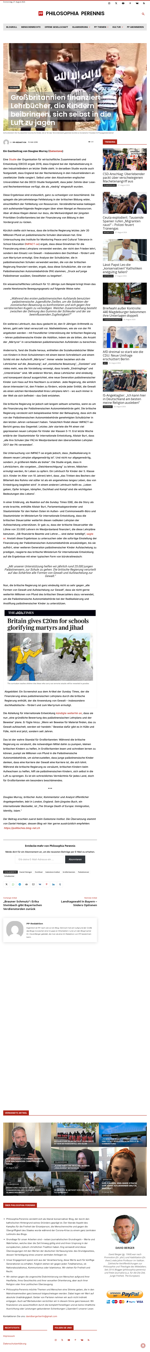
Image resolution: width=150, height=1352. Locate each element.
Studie (13, 159)
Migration (108, 232)
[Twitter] (116, 3)
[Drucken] (26, 884)
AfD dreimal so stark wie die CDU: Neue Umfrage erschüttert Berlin (123, 355)
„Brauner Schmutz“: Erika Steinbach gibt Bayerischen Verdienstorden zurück (22, 905)
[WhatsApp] (13, 884)
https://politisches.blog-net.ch (22, 828)
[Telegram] (20, 884)
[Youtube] (123, 3)
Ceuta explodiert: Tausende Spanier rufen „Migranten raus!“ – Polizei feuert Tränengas (123, 222)
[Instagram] (109, 3)
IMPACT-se (32, 244)
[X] (6, 884)
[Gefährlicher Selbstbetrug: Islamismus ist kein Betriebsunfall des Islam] (75, 1134)
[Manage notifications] (143, 1345)
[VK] (40, 884)
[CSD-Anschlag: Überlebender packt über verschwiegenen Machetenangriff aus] (125, 159)
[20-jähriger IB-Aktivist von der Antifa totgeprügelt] (75, 1186)
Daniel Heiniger (25, 872)
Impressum (9, 1336)
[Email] (33, 884)
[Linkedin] (53, 884)
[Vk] (137, 3)
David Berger (124, 1248)
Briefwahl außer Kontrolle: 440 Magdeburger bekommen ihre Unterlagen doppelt (124, 312)
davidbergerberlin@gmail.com (41, 1316)
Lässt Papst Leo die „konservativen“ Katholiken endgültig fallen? (122, 268)
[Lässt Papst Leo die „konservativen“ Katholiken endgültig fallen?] (125, 250)
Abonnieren (75, 859)
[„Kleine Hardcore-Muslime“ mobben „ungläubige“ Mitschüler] (75, 1161)
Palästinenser (83, 872)
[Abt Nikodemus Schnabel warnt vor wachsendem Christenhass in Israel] (27, 1147)
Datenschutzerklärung (14, 1343)
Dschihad (14, 87)
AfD (105, 363)
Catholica (108, 276)
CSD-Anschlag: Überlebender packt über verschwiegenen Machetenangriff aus (124, 177)
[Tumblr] (60, 884)
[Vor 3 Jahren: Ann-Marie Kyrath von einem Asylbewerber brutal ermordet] (123, 1171)
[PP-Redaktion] (6, 142)
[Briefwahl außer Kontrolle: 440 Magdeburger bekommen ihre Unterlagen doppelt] (125, 294)
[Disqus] (50, 987)
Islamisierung (110, 185)
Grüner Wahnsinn (110, 1135)
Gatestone (55, 151)
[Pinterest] (130, 3)
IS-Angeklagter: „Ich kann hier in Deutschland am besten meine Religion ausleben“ (124, 399)
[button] (143, 14)
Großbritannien (69, 872)
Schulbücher (9, 876)
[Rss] (144, 3)
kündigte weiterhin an (69, 713)
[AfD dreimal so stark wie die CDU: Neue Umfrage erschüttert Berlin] (125, 337)
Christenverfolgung (16, 1155)
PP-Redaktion (19, 142)
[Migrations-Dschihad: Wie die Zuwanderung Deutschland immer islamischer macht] (27, 1186)
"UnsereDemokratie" (112, 319)
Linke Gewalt (60, 1187)
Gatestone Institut (52, 872)
